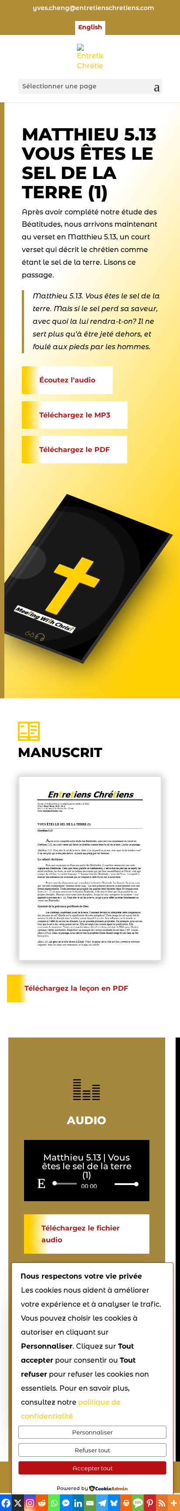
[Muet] (107, 1184)
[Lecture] (41, 1183)
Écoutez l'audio (67, 380)
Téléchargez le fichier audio (81, 1234)
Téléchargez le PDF (74, 449)
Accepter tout (93, 1468)
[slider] (124, 1184)
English (90, 27)
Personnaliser (92, 1432)
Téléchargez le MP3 (74, 415)
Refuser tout (92, 1450)
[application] (86, 1183)
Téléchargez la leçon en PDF (76, 988)
